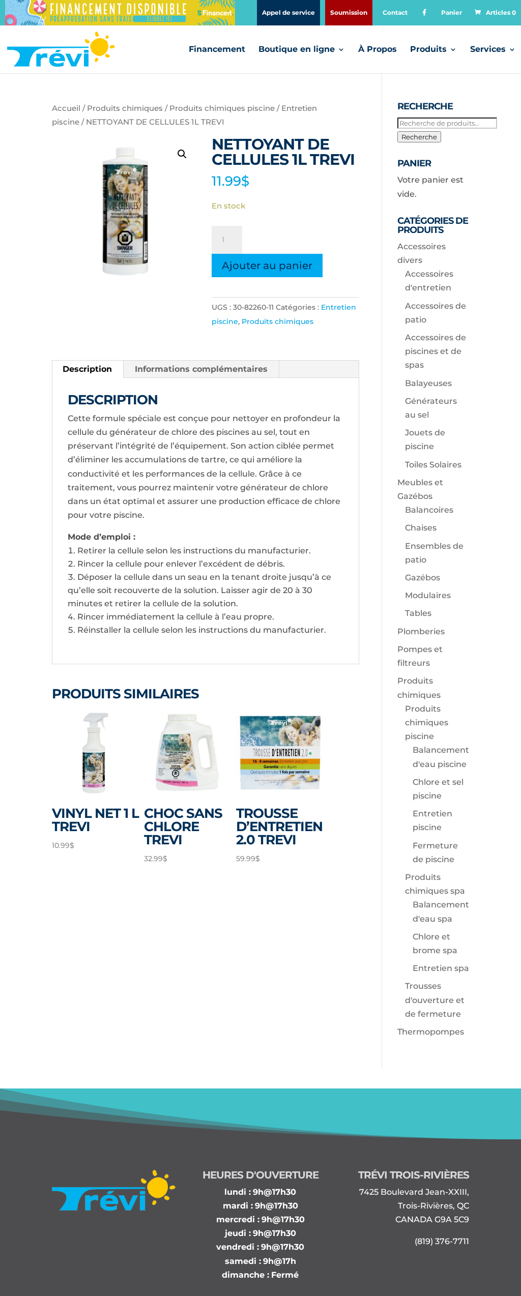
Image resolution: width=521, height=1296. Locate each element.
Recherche (419, 137)
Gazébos (422, 577)
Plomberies (421, 631)
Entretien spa (441, 968)
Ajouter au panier (267, 265)
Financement (217, 50)
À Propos (377, 50)
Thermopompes (430, 1032)
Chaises (421, 528)
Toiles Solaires (433, 464)
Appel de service (288, 12)
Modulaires (428, 595)
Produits (428, 50)
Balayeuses (428, 383)
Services (488, 50)
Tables (418, 613)
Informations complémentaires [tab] (201, 369)
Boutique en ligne (296, 50)
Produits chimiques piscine (222, 108)
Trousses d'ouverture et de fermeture (435, 999)
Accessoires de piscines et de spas (435, 351)
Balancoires (429, 510)
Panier (451, 12)
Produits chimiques (125, 108)
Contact (395, 12)
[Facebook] (424, 12)
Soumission (348, 12)
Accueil (66, 108)
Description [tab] (87, 369)
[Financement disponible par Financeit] (120, 12)
